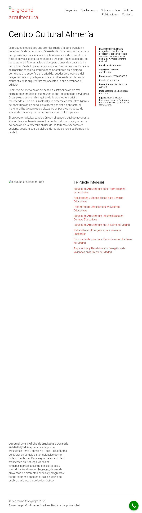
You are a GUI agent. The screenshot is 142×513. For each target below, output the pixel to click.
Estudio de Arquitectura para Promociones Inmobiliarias (99, 191)
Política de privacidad (65, 505)
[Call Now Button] (134, 505)
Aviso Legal (16, 505)
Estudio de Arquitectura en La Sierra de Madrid (102, 225)
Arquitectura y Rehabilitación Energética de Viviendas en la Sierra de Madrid (99, 250)
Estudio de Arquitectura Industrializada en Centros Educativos (98, 218)
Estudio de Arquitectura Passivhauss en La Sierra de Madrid (103, 241)
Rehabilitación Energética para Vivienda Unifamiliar (97, 232)
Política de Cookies (37, 505)
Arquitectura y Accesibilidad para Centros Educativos (98, 200)
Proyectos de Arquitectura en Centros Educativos (97, 209)
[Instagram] (121, 502)
